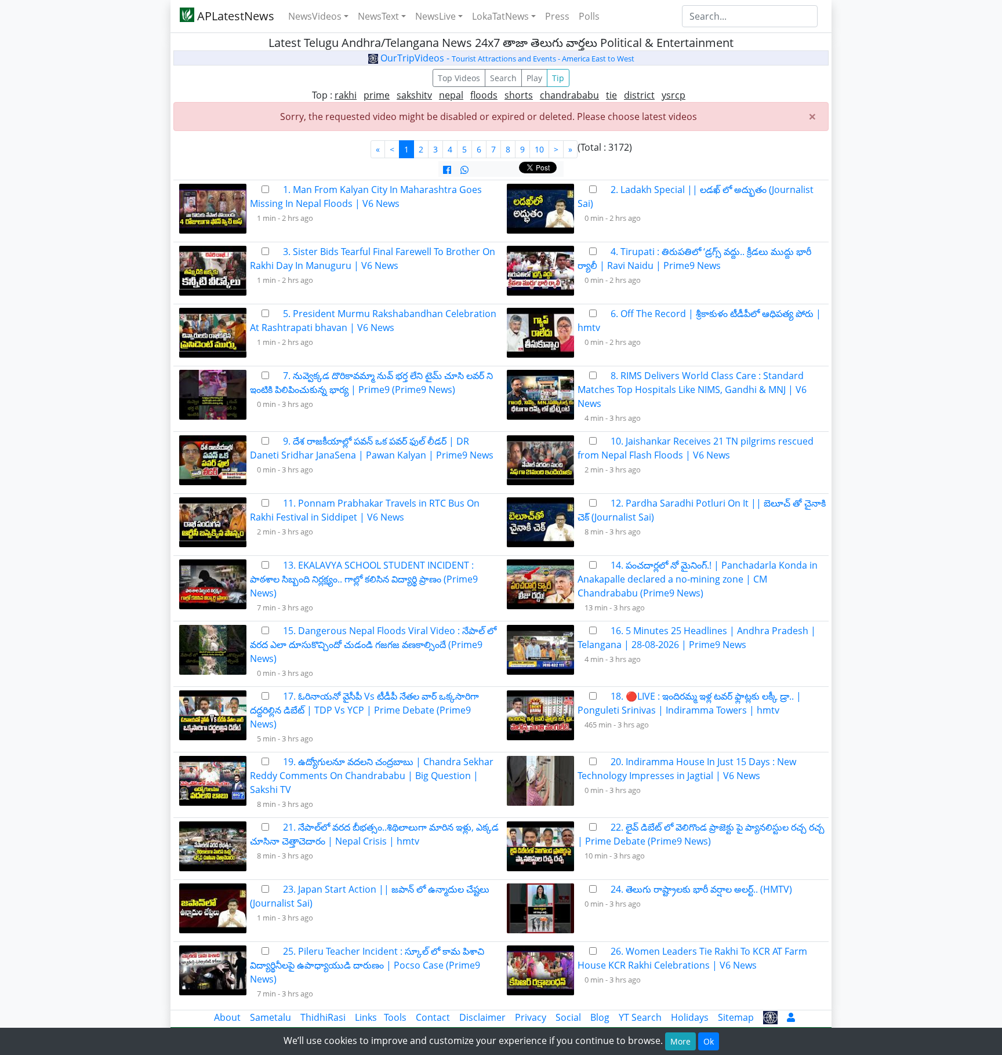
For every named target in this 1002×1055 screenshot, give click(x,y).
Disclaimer (482, 1017)
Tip (558, 77)
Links (366, 1017)
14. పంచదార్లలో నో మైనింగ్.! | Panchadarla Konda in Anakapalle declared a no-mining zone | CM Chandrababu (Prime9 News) (698, 579)
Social (568, 1017)
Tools (395, 1017)
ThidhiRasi (323, 1017)
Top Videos (459, 77)
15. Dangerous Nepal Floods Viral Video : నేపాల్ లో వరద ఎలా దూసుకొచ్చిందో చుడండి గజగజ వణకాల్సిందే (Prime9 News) (373, 644)
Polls (589, 16)
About (227, 1017)
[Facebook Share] (447, 169)
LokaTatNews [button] (500, 16)
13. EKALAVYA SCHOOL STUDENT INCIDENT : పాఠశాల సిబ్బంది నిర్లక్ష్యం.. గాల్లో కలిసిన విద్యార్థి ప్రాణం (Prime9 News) (364, 579)
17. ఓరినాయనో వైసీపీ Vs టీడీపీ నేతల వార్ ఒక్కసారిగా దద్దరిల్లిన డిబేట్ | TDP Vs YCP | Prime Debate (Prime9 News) (364, 710)
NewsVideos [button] (315, 16)
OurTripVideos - (506, 58)
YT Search (640, 1017)
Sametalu (270, 1017)
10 (539, 149)
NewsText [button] (378, 16)
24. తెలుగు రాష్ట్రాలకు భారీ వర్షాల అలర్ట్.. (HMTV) (701, 889)
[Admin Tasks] (791, 1017)
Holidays (690, 1017)
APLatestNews (234, 16)
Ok (708, 1041)
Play (534, 77)
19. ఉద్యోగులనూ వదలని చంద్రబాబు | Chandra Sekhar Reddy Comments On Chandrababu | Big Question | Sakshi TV (371, 775)
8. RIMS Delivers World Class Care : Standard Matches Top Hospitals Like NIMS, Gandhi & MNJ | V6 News (692, 389)
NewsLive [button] (435, 16)
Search (503, 77)
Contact (433, 1017)
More (680, 1041)
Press (557, 16)
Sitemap (736, 1017)
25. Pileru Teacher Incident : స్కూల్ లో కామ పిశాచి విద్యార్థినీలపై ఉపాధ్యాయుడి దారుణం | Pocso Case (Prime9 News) (367, 965)
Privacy (530, 1017)
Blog (599, 1017)
